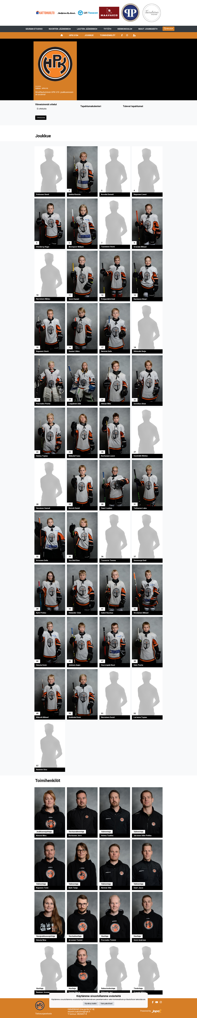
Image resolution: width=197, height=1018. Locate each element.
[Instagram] (127, 35)
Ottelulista (41, 118)
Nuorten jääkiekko (60, 29)
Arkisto (169, 29)
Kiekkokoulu (125, 29)
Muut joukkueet (147, 29)
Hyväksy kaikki (91, 1004)
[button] (50, 171)
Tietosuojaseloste (43, 1013)
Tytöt (107, 29)
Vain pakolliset (106, 1004)
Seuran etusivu (34, 29)
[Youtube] (155, 1002)
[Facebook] (121, 35)
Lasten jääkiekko (87, 29)
